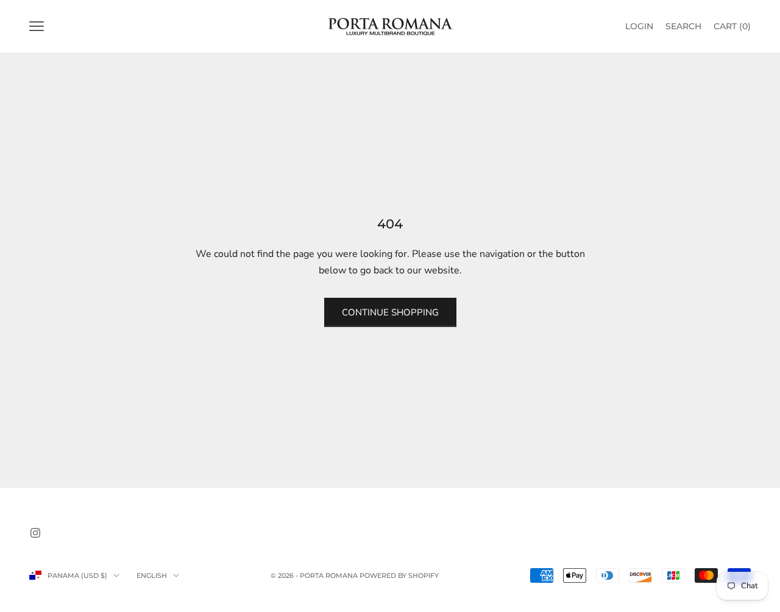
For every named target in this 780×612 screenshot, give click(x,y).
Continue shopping (390, 312)
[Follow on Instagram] (35, 533)
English (151, 575)
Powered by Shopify (399, 575)
